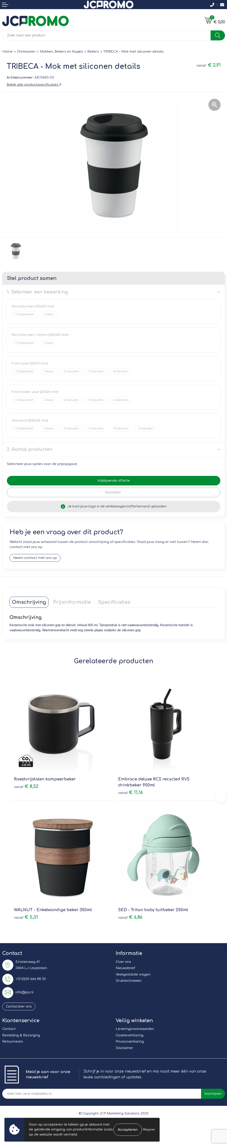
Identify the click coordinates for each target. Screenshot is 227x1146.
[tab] (29, 602)
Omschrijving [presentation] (29, 602)
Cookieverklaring (129, 1035)
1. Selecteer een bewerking (37, 292)
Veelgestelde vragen (133, 974)
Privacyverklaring (130, 1041)
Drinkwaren (26, 51)
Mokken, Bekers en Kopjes (61, 51)
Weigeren (149, 1129)
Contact (9, 1029)
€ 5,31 (26, 917)
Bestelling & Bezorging (21, 1035)
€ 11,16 (130, 792)
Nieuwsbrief (125, 968)
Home (7, 51)
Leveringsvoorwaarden (135, 1029)
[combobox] (106, 35)
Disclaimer (124, 1048)
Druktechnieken (129, 981)
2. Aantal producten (30, 449)
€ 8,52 (26, 786)
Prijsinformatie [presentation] (72, 602)
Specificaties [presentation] (114, 602)
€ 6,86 (130, 917)
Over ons (123, 962)
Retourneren (12, 1041)
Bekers (93, 51)
